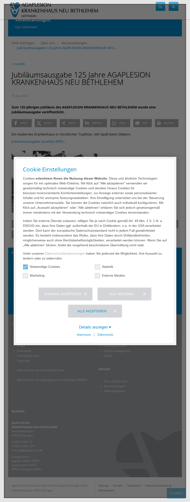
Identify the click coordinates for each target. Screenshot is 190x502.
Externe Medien (113, 275)
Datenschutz (105, 334)
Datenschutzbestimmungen (65, 253)
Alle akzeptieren (92, 311)
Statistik (107, 266)
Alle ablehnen (121, 294)
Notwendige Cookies (45, 266)
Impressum (84, 334)
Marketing (37, 275)
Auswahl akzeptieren (62, 294)
